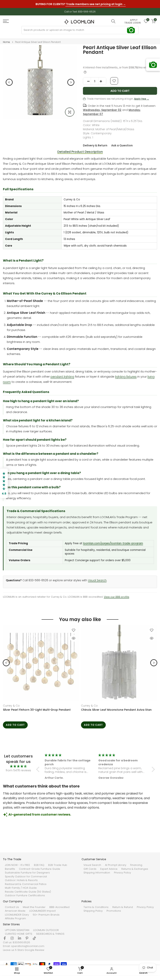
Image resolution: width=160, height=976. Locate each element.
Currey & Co (12, 706)
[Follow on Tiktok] (34, 938)
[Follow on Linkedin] (19, 938)
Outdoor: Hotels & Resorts (21, 880)
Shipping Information (97, 872)
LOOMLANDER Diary (17, 915)
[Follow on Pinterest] (27, 938)
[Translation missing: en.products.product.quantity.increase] (102, 81)
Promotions (114, 911)
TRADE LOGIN (132, 23)
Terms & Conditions (96, 907)
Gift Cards (90, 869)
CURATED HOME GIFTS (18, 934)
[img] (18, 766)
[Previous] (9, 82)
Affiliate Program (15, 918)
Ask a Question (122, 145)
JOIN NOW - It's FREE (17, 865)
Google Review (34, 950)
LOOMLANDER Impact (42, 911)
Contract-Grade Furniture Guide (39, 869)
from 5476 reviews (18, 770)
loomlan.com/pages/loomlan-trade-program (113, 543)
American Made (15, 911)
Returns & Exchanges (134, 869)
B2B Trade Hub (57, 865)
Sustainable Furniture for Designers (27, 872)
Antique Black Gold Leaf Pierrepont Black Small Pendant (37, 712)
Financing (136, 865)
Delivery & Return (95, 145)
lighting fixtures (126, 376)
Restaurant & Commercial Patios (25, 884)
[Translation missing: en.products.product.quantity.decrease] (87, 81)
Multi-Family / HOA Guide (21, 888)
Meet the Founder (34, 907)
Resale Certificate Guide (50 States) (28, 892)
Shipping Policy (93, 911)
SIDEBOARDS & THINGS (50, 934)
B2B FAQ (39, 865)
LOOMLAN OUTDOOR (46, 930)
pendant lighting (62, 376)
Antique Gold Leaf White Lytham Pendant (112, 710)
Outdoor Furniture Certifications (25, 895)
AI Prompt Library (115, 865)
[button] (39, 769)
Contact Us (12, 907)
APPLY (134, 20)
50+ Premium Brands (46, 915)
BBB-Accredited (59, 907)
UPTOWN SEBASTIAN (17, 930)
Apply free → (141, 98)
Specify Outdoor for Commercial (26, 876)
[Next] (71, 82)
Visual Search (97, 580)
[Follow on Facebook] (4, 938)
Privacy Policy (122, 872)
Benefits (10, 869)
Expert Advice (108, 869)
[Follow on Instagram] (12, 938)
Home (6, 42)
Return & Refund (122, 907)
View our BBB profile (116, 596)
